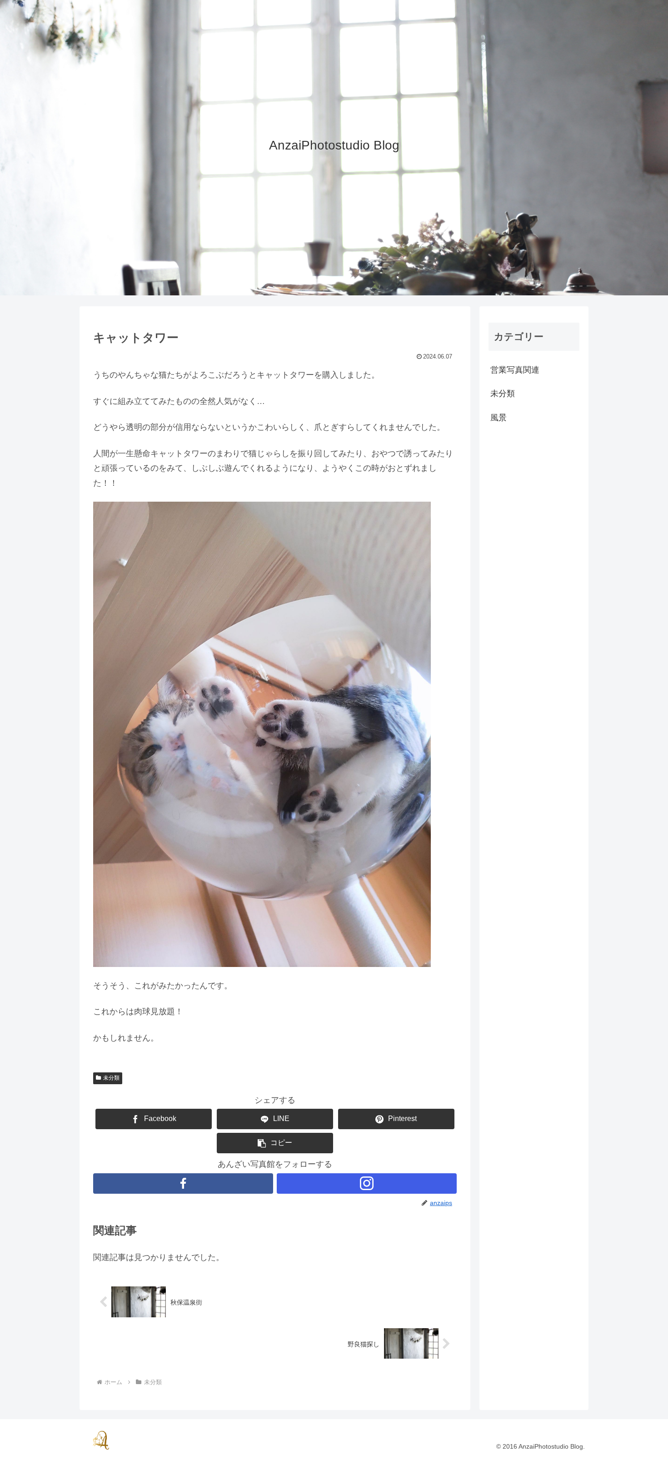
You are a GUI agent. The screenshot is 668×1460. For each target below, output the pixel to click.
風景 (498, 417)
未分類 (111, 1078)
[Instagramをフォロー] (367, 1183)
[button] (275, 1143)
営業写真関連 (514, 369)
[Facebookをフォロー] (183, 1183)
